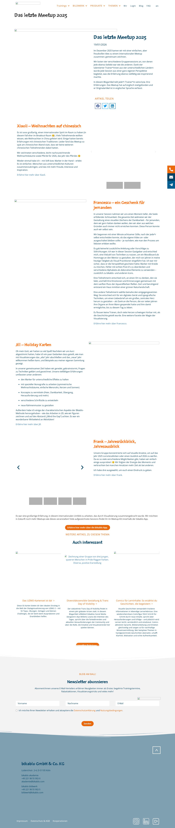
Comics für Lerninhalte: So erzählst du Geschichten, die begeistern (136, 602)
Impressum (22, 821)
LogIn (133, 5)
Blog (141, 5)
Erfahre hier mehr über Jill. (28, 424)
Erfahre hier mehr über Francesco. (110, 323)
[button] (98, 106)
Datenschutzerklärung (84, 710)
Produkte (96, 5)
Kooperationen (60, 821)
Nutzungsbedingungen (111, 710)
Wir (125, 5)
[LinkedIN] (146, 821)
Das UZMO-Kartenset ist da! (37, 600)
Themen (113, 5)
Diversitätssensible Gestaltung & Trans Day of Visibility (87, 602)
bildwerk (78, 5)
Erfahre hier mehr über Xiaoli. (31, 174)
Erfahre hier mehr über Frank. (108, 475)
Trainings (62, 5)
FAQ (149, 5)
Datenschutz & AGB (40, 821)
